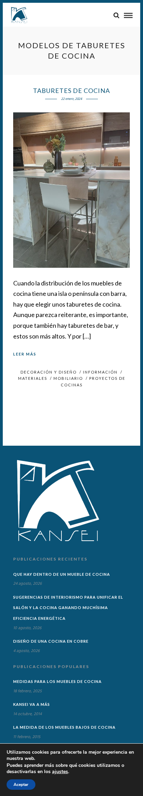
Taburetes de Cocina (71, 90)
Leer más (24, 354)
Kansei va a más (31, 704)
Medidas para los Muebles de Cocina (57, 681)
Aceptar (21, 784)
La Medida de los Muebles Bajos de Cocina (64, 727)
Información (100, 372)
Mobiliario (68, 378)
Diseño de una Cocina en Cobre (51, 641)
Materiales (32, 378)
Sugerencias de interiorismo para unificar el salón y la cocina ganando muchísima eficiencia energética (68, 607)
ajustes (60, 772)
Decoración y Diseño (48, 372)
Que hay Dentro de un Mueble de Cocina (61, 574)
